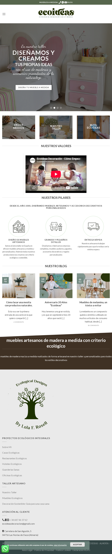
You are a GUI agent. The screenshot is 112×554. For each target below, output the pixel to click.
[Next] (106, 67)
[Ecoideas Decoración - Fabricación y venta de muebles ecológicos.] (56, 14)
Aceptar (77, 544)
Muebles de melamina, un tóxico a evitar (93, 304)
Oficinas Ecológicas (12, 475)
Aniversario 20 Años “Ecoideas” (56, 304)
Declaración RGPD (81, 550)
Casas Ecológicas (11, 452)
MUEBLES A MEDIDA (48, 2)
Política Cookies (63, 550)
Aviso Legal (27, 550)
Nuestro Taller (9, 492)
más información (60, 545)
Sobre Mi (7, 447)
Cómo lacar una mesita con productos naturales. (19, 304)
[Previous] (6, 67)
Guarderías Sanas (10, 469)
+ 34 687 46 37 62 (18, 519)
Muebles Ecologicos (12, 498)
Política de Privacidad (44, 550)
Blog (69, 2)
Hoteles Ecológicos (12, 463)
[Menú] (4, 14)
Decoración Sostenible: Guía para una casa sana (25, 503)
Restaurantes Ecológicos (14, 458)
